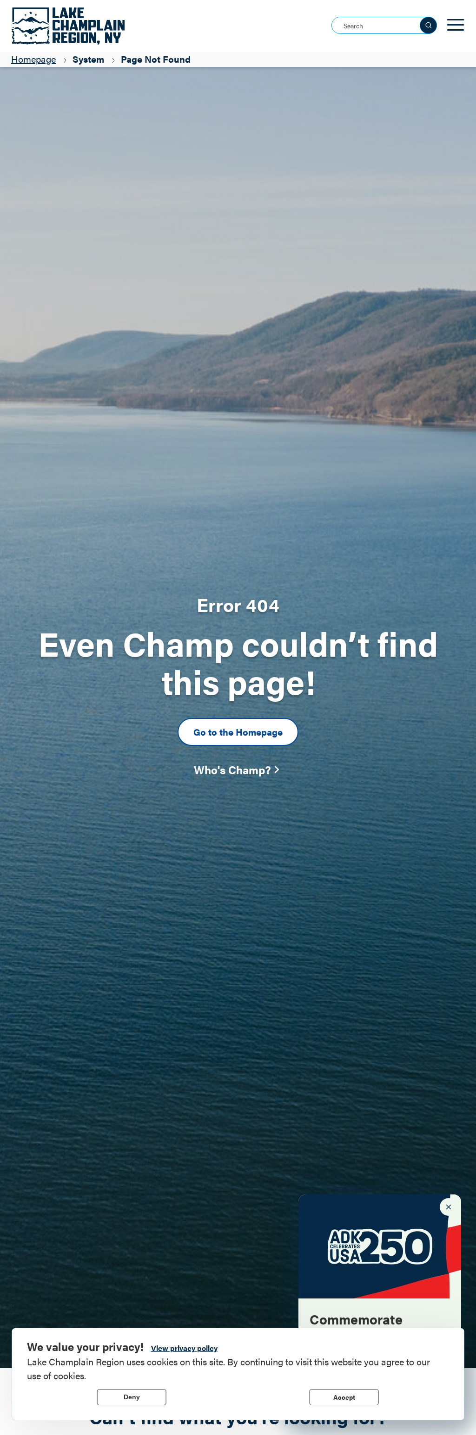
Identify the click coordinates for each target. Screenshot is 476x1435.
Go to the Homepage (238, 731)
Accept (344, 1397)
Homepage (33, 58)
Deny (132, 1397)
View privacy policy (184, 1348)
